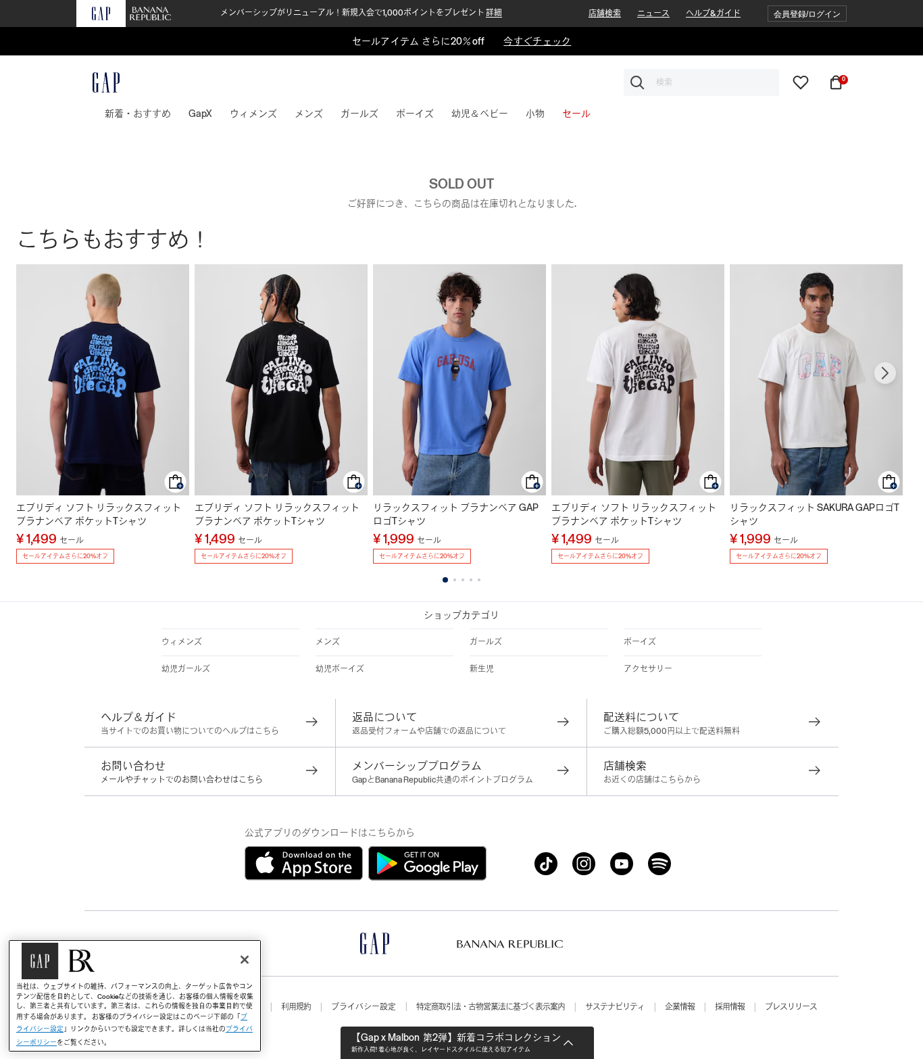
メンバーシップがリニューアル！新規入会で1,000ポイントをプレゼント (361, 13)
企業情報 (680, 1007)
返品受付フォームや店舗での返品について (429, 731)
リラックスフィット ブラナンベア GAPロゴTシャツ (456, 514)
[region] (134, 995)
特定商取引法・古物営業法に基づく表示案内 (490, 1007)
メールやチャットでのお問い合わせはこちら (182, 780)
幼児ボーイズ (340, 669)
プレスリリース (791, 1007)
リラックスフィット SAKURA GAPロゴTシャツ (814, 514)
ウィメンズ (181, 642)
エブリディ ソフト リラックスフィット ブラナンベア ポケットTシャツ (98, 514)
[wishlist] (801, 81)
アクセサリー (648, 669)
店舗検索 (605, 13)
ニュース (653, 13)
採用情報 (730, 1007)
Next (885, 373)
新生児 (482, 669)
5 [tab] (479, 579)
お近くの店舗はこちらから (652, 780)
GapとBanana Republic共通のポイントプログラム (442, 780)
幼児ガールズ (185, 669)
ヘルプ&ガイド (713, 13)
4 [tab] (471, 579)
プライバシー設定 (363, 1007)
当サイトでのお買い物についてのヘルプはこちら (190, 731)
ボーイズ (640, 642)
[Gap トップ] (98, 82)
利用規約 (296, 1007)
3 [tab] (463, 579)
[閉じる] (244, 960)
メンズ (328, 642)
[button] (807, 14)
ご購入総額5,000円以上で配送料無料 (671, 731)
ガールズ (486, 642)
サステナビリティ (615, 1007)
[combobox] (701, 82)
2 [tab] (454, 579)
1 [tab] (445, 580)
